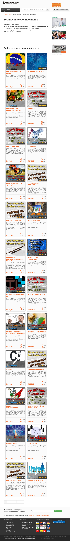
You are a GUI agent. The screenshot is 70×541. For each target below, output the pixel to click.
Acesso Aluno (56, 6)
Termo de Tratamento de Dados (28, 538)
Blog (7, 528)
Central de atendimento (12, 532)
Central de (61, 9)
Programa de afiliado (27, 522)
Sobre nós (8, 527)
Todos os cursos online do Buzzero (28, 527)
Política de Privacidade (43, 515)
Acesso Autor (56, 4)
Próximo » (20, 502)
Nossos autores (10, 525)
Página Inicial (7, 14)
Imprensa (8, 530)
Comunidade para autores (26, 524)
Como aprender (10, 524)
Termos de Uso (32, 515)
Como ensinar (9, 522)
